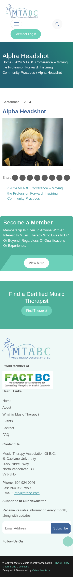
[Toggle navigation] (16, 24)
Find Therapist (36, 310)
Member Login (25, 34)
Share (6, 178)
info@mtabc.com (27, 493)
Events (7, 421)
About (6, 407)
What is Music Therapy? (20, 414)
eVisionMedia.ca (41, 570)
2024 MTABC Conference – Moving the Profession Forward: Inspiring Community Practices (35, 67)
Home (6, 62)
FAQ (5, 435)
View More (36, 263)
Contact (8, 428)
